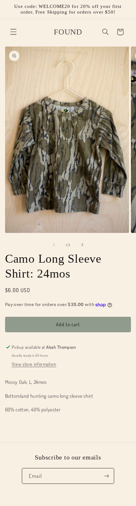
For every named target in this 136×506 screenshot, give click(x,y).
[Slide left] (54, 245)
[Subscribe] (106, 476)
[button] (13, 32)
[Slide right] (82, 245)
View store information (34, 364)
